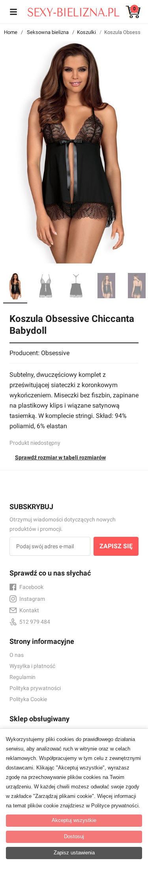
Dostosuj (74, 836)
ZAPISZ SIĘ (116, 546)
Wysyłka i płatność (32, 666)
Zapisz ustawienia (74, 853)
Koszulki (86, 32)
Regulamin (22, 677)
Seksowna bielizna (48, 32)
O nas (16, 655)
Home (10, 32)
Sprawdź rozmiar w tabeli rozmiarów (60, 457)
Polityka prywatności (35, 688)
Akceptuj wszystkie (74, 820)
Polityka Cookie (28, 699)
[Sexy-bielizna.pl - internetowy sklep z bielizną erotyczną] (68, 10)
